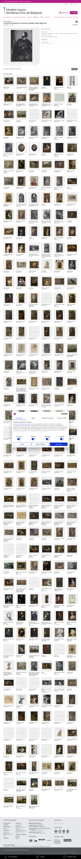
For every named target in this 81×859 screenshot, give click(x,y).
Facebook (56, 833)
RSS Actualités (57, 842)
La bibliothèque (19, 825)
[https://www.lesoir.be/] (42, 839)
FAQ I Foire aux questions (7, 824)
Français (71, 4)
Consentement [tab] (19, 418)
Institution (47, 17)
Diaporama (74, 69)
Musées (42, 17)
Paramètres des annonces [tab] (47, 418)
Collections (35, 17)
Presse (13, 4)
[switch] (33, 439)
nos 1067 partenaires (22, 424)
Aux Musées (6, 830)
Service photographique (20, 827)
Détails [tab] (33, 418)
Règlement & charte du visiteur (8, 835)
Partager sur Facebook (73, 25)
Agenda (29, 17)
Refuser (22, 444)
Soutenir (18, 836)
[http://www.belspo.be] (31, 841)
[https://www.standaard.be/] (49, 840)
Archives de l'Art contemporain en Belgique (21, 830)
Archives (17, 828)
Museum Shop (6, 833)
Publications (18, 826)
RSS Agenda (56, 839)
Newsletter (68, 840)
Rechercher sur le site (23, 4)
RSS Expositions (57, 840)
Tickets (74, 12)
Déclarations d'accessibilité (55, 852)
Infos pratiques (7, 17)
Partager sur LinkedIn (75, 25)
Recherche (69, 17)
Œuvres (77, 22)
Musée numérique (19, 831)
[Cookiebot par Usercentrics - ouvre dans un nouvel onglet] (62, 414)
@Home (75, 17)
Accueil (4, 4)
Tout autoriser (59, 444)
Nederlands (66, 4)
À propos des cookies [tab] (62, 418)
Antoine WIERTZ (47, 43)
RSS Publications (57, 843)
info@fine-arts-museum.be (44, 846)
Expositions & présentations (19, 17)
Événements (19, 4)
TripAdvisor (68, 833)
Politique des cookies (74, 852)
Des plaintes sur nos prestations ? (44, 852)
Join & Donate (65, 12)
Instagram (63, 833)
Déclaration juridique (65, 852)
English (76, 4)
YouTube (59, 833)
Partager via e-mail (77, 25)
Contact (9, 4)
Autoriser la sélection (40, 444)
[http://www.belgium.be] (36, 841)
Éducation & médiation (59, 17)
